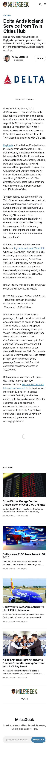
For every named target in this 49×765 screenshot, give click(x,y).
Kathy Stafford (20, 56)
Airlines (7, 15)
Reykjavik (8, 145)
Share (40, 58)
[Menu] (45, 4)
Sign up (24, 698)
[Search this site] (40, 4)
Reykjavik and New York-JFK (28, 248)
